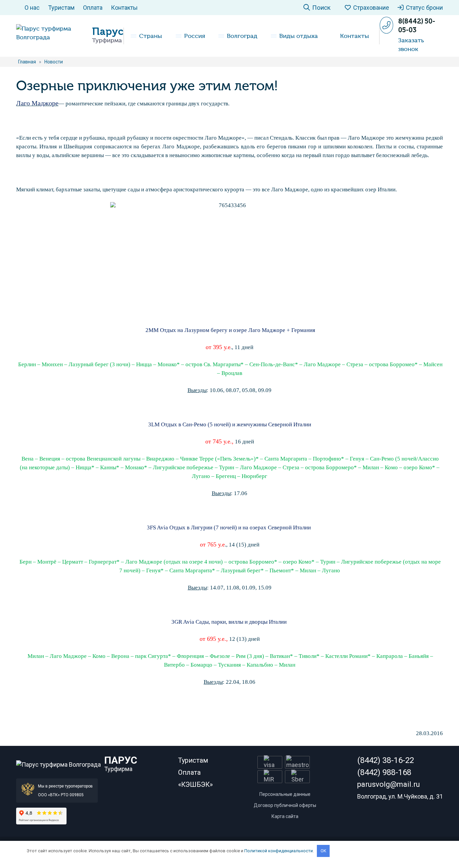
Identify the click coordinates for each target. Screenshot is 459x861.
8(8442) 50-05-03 (416, 25)
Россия (194, 36)
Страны (150, 36)
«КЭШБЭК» (195, 784)
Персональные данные (284, 794)
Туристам (61, 7)
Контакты (124, 7)
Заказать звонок (411, 45)
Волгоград (242, 36)
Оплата (92, 7)
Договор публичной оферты (285, 805)
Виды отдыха (298, 36)
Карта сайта (285, 816)
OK (323, 850)
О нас (32, 7)
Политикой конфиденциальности (278, 850)
